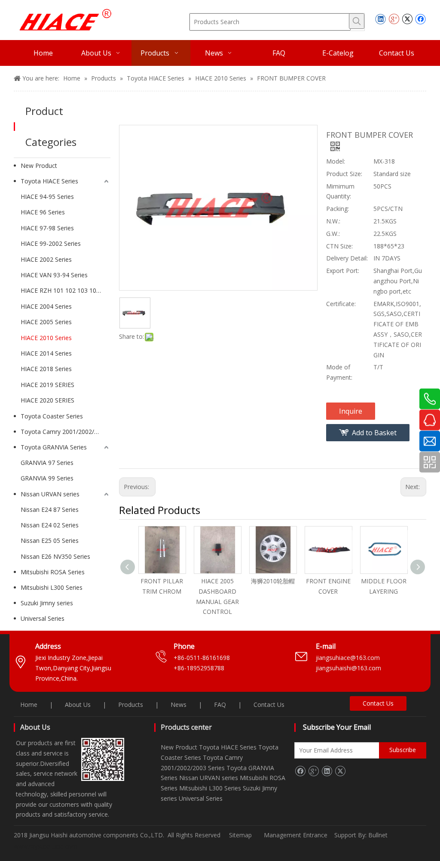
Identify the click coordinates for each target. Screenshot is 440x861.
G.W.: (333, 233)
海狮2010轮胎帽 (273, 581)
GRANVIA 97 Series (47, 462)
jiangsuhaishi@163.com (349, 668)
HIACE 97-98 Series (47, 228)
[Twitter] (407, 19)
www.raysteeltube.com (45, 846)
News (178, 704)
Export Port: (342, 270)
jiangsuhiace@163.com (348, 657)
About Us (78, 704)
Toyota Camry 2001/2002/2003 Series (65, 431)
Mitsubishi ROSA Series (53, 572)
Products (130, 704)
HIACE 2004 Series (46, 306)
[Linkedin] (380, 19)
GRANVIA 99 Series (47, 478)
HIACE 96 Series (43, 212)
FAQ (220, 704)
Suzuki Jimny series (47, 603)
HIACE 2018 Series (46, 369)
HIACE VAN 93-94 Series (54, 275)
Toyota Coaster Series (52, 416)
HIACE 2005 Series (46, 322)
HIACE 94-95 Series (47, 196)
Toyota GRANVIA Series (54, 447)
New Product (39, 165)
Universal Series (42, 618)
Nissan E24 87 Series (50, 509)
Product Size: (344, 174)
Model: (335, 161)
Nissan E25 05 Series (50, 540)
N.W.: (333, 221)
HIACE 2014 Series (46, 353)
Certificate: (341, 304)
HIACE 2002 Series (46, 259)
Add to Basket (374, 432)
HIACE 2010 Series (46, 338)
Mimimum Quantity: (340, 191)
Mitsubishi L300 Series (51, 587)
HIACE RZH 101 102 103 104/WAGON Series (65, 290)
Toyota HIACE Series (49, 181)
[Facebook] (420, 19)
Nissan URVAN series (50, 494)
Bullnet (378, 835)
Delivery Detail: (347, 258)
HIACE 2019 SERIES (47, 385)
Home (28, 704)
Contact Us (269, 704)
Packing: (337, 208)
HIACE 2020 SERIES (47, 400)
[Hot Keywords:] (356, 21)
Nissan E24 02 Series (50, 525)
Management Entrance (296, 835)
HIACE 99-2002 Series (51, 243)
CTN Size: (339, 246)
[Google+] (393, 19)
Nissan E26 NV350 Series (55, 556)
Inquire (350, 411)
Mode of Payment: (339, 372)
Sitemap (240, 835)
